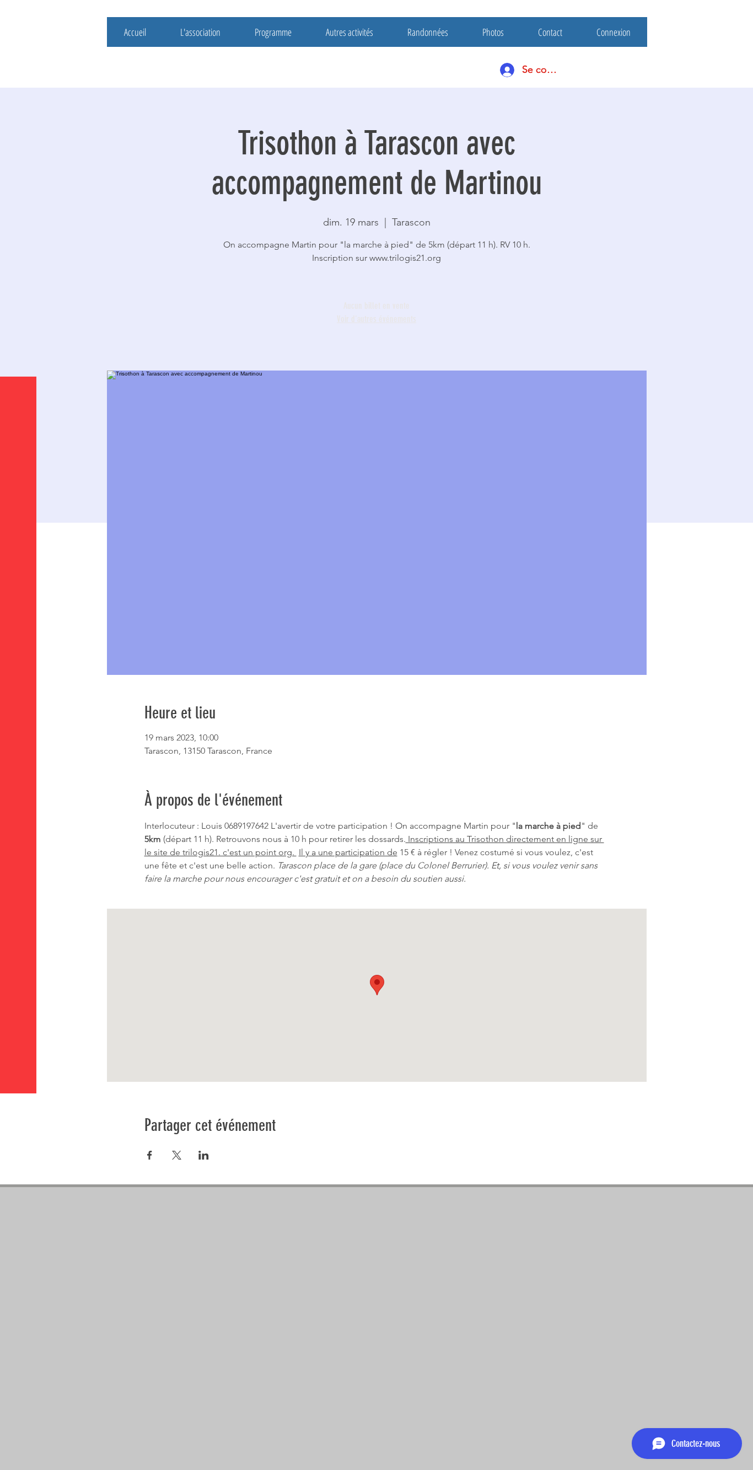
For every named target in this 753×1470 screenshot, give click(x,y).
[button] (19, 16)
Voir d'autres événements (376, 319)
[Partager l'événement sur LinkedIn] (203, 1155)
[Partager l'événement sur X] (176, 1155)
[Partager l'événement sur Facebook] (149, 1155)
